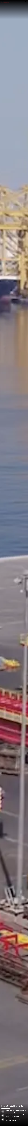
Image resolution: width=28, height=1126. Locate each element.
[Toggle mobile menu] (26, 2)
